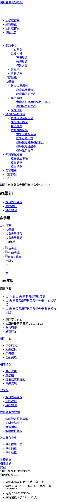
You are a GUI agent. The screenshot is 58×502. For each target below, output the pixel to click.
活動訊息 (16, 73)
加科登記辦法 (19, 122)
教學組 (9, 81)
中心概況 (16, 49)
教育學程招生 (13, 154)
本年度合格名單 (26, 134)
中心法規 (11, 371)
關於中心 (11, 45)
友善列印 (11, 327)
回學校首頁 (12, 20)
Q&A (8, 178)
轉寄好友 (11, 331)
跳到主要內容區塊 (11, 2)
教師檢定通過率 (26, 146)
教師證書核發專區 (22, 118)
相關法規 (11, 77)
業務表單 (11, 170)
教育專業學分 (24, 89)
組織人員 (16, 53)
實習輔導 (16, 126)
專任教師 (22, 57)
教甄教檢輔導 (19, 130)
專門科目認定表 (26, 106)
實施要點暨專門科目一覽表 (33, 102)
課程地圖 (16, 110)
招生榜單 (16, 166)
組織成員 (11, 349)
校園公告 (11, 32)
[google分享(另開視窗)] (13, 256)
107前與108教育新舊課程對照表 (25, 296)
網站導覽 (11, 24)
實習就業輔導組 (15, 114)
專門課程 (16, 98)
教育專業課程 (19, 85)
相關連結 (11, 174)
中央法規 (11, 383)
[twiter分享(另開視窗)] (12, 252)
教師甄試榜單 (24, 150)
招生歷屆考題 (19, 158)
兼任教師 (22, 61)
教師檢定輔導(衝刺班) (30, 142)
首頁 (8, 225)
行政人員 (22, 65)
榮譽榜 (15, 69)
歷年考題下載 (24, 138)
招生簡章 (16, 162)
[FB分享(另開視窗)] (11, 248)
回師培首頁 (12, 28)
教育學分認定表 (26, 94)
